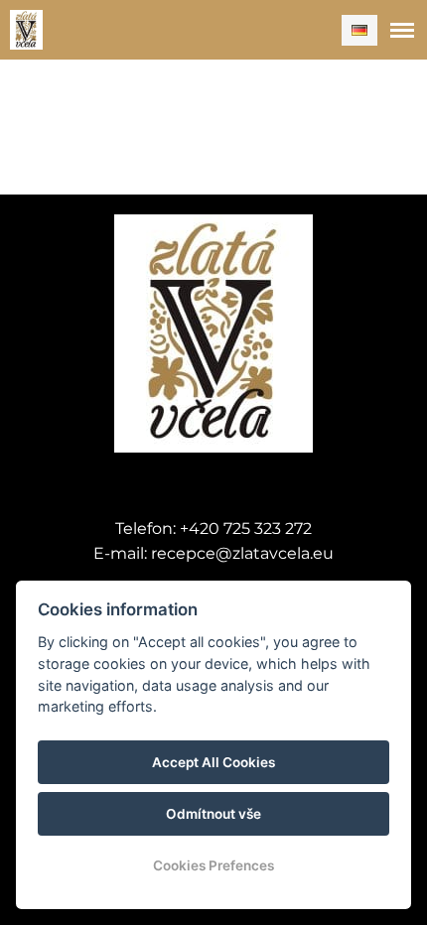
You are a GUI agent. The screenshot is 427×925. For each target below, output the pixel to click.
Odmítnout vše (213, 814)
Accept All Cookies (213, 762)
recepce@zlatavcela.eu (242, 553)
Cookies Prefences (213, 865)
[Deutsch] (359, 30)
